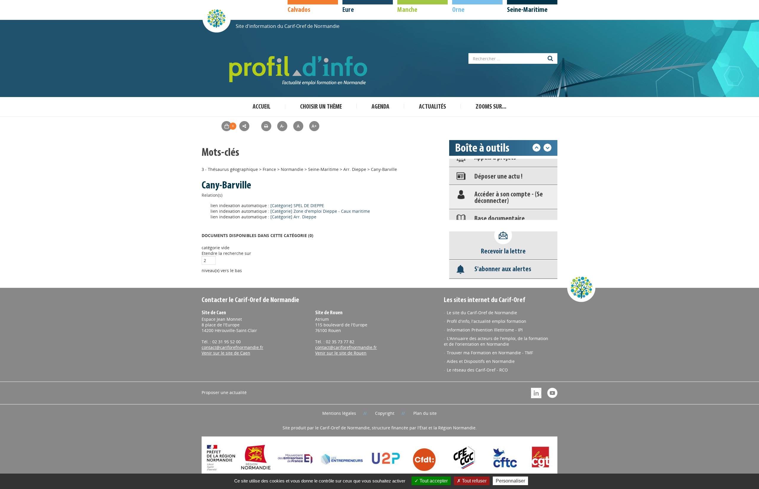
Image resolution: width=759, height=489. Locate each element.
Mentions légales (339, 413)
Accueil (261, 107)
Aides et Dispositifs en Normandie (481, 361)
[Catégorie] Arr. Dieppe (293, 217)
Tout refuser (474, 480)
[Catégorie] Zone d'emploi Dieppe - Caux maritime (320, 211)
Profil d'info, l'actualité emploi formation (486, 321)
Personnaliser (510, 480)
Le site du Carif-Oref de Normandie (482, 312)
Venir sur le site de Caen (226, 353)
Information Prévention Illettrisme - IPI (485, 330)
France (269, 169)
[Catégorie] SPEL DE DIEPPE (297, 205)
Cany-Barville (384, 169)
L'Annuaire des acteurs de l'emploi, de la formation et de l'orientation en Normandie (496, 341)
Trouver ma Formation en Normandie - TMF (490, 352)
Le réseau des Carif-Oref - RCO (477, 370)
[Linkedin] (536, 392)
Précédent (536, 148)
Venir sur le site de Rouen (340, 353)
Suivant (547, 148)
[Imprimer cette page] (266, 126)
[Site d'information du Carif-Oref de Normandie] (216, 18)
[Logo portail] (299, 71)
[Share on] (244, 126)
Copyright (384, 413)
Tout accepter (433, 480)
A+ (314, 126)
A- (282, 126)
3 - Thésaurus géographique (230, 169)
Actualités (432, 107)
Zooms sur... (491, 107)
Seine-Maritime (323, 169)
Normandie (292, 169)
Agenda (380, 107)
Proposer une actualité (224, 392)
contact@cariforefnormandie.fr (232, 347)
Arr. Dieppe (354, 169)
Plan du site (425, 413)
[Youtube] (552, 392)
